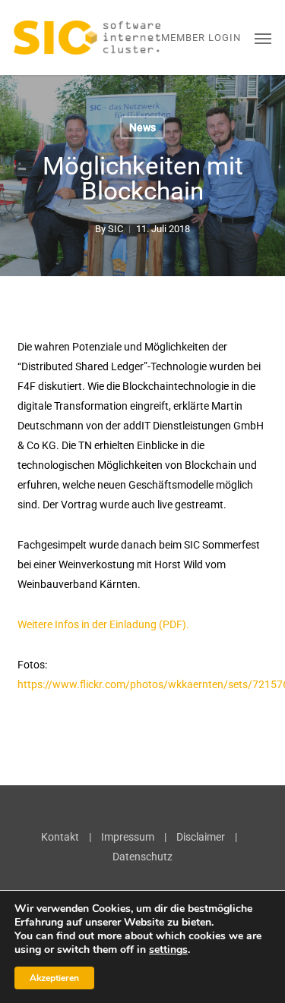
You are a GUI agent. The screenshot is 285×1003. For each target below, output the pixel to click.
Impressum (127, 837)
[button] (263, 38)
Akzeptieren (54, 978)
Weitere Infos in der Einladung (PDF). (103, 624)
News (142, 127)
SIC (115, 228)
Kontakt (60, 837)
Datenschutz (142, 857)
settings (168, 950)
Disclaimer (200, 837)
